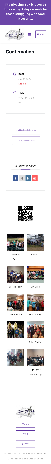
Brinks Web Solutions (32, 459)
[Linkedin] (28, 178)
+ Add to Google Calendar (26, 130)
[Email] (35, 178)
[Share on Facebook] (15, 178)
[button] (30, 34)
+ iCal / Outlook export (26, 140)
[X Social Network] (22, 178)
